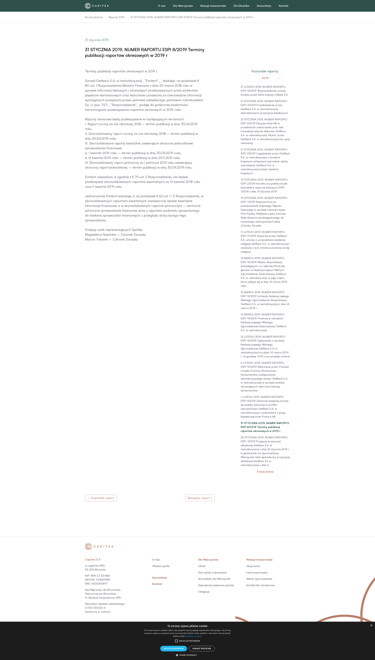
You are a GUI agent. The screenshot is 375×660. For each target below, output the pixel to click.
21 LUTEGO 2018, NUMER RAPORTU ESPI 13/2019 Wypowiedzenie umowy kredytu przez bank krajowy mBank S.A (264, 90)
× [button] (371, 625)
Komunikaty (159, 577)
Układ (201, 566)
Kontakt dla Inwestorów (260, 585)
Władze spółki (160, 566)
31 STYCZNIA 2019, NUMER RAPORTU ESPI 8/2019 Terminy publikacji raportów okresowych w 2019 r (265, 426)
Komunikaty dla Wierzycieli (214, 578)
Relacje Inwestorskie (259, 559)
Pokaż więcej (265, 471)
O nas (156, 559)
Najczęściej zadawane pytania (216, 585)
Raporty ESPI (117, 17)
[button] (176, 641)
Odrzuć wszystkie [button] (201, 648)
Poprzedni (102, 497)
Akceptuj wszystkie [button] (174, 648)
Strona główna (94, 17)
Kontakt (157, 583)
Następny (199, 497)
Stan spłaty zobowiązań (212, 572)
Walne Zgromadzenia (259, 578)
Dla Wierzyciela (208, 559)
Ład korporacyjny (257, 572)
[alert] (187, 641)
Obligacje (203, 591)
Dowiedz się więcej (194, 636)
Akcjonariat (253, 566)
